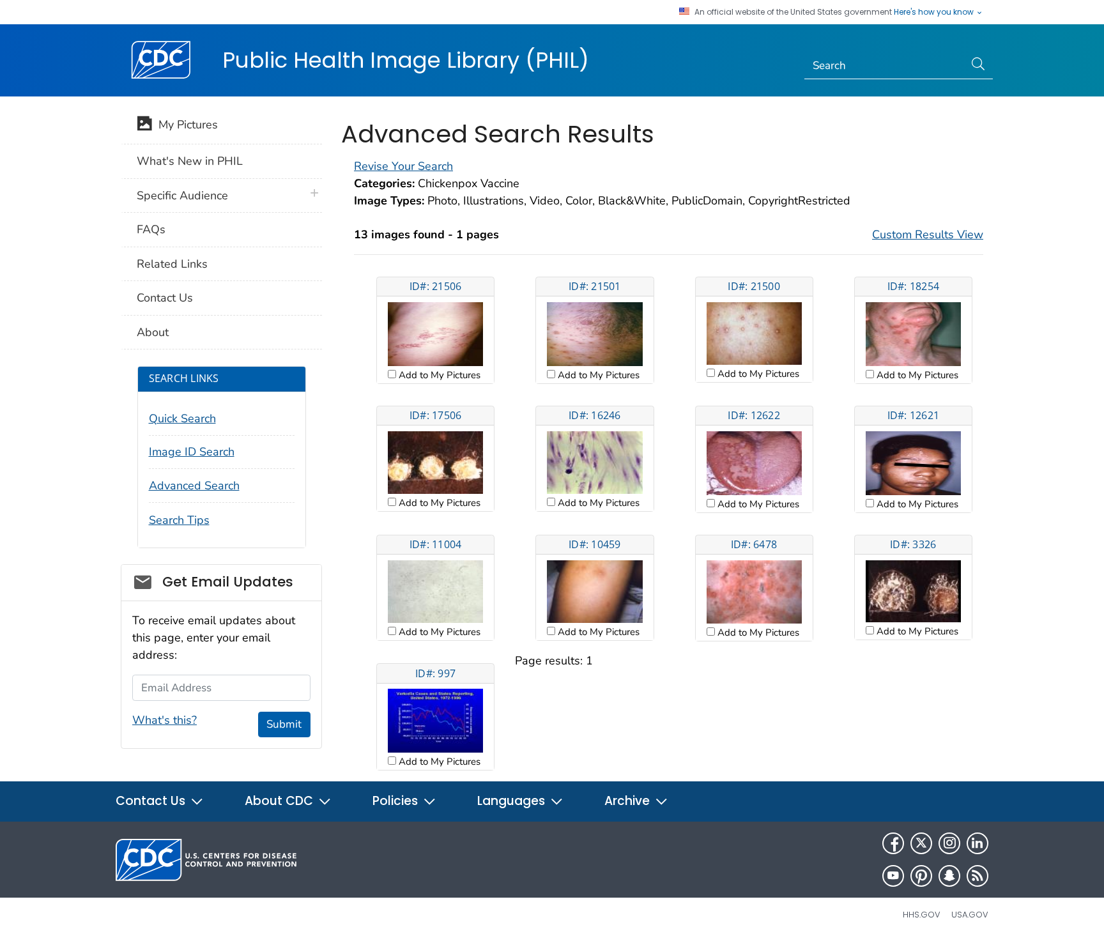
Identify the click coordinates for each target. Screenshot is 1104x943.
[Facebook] (893, 843)
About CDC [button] (280, 800)
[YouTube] (893, 876)
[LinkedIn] (977, 843)
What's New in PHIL (190, 161)
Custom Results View (927, 234)
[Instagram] (949, 843)
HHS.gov (921, 914)
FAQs (151, 229)
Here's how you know (935, 12)
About (153, 332)
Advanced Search (194, 485)
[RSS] (977, 876)
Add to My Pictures (438, 375)
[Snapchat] (949, 876)
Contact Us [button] (152, 800)
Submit (284, 724)
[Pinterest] (921, 876)
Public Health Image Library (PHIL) (405, 60)
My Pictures (185, 124)
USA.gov (969, 914)
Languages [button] (512, 800)
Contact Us (165, 297)
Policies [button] (396, 800)
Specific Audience (182, 195)
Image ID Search (191, 451)
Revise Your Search (403, 166)
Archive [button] (628, 800)
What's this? (164, 720)
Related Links (172, 264)
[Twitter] (921, 843)
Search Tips (179, 520)
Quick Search (182, 418)
